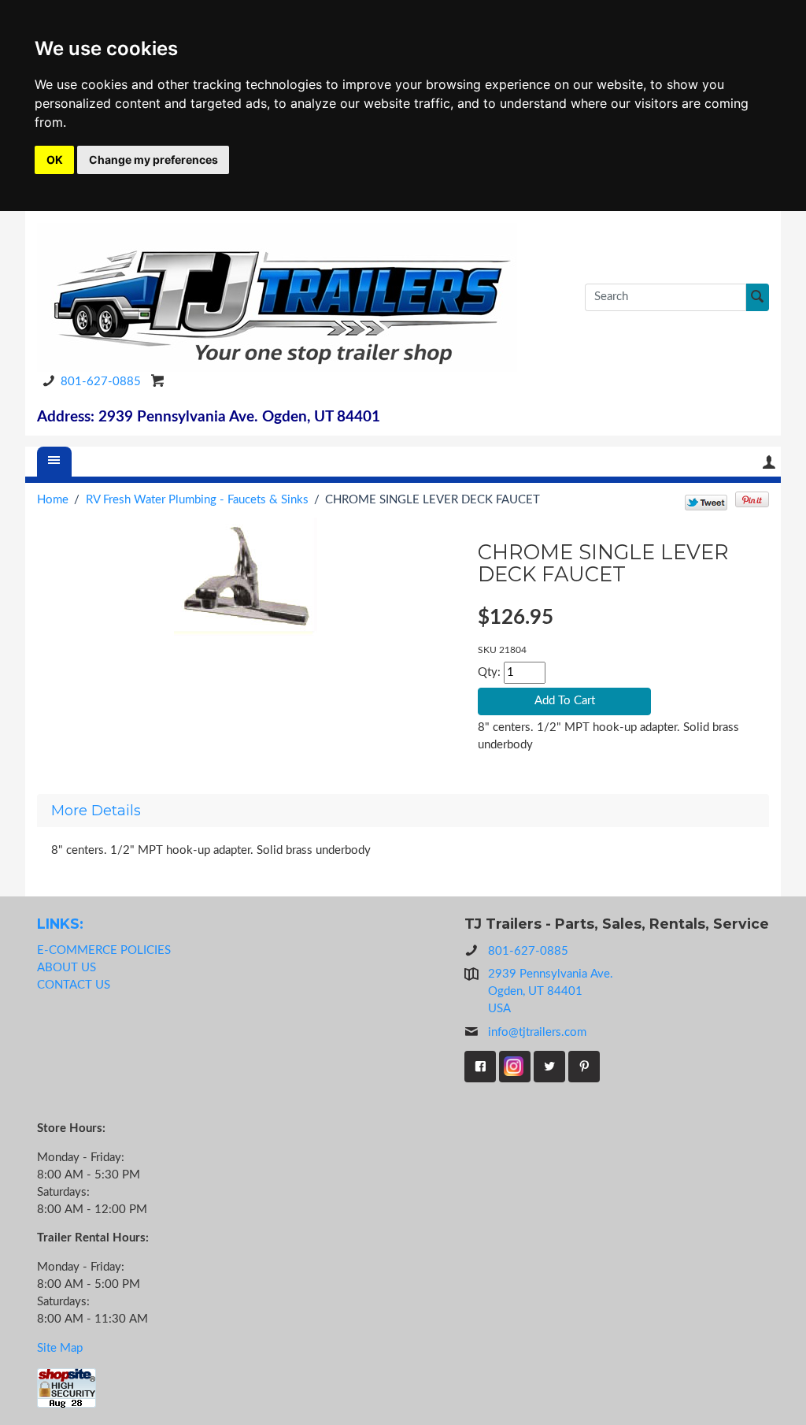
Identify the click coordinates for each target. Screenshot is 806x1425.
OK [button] (54, 159)
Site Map (60, 1348)
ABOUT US (66, 968)
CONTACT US (73, 985)
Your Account (769, 462)
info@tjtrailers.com (537, 1032)
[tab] (403, 810)
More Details (96, 810)
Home (52, 500)
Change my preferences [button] (153, 159)
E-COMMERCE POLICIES (104, 950)
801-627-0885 (101, 382)
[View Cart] (158, 380)
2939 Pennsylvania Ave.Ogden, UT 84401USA (550, 991)
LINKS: (60, 923)
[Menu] (54, 462)
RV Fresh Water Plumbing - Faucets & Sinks (197, 500)
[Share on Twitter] (706, 501)
